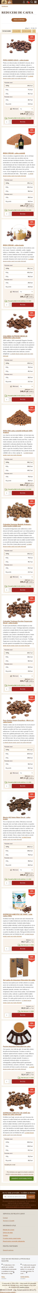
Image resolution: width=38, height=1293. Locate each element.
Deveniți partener (8, 1250)
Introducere (5, 6)
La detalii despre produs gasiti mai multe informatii (17, 742)
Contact (5, 1218)
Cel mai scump (26, 31)
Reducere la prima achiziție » (8, 1292)
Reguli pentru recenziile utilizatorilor (14, 1241)
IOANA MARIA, (24, 1276)
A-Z (34, 31)
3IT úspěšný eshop (23, 1287)
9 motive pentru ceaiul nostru (12, 1238)
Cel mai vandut (6, 31)
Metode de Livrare (8, 1229)
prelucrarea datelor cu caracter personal (22, 1174)
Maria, (3, 1276)
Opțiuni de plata (8, 1232)
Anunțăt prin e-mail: (9, 1164)
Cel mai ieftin (16, 31)
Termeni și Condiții (8, 1220)
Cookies (5, 1235)
